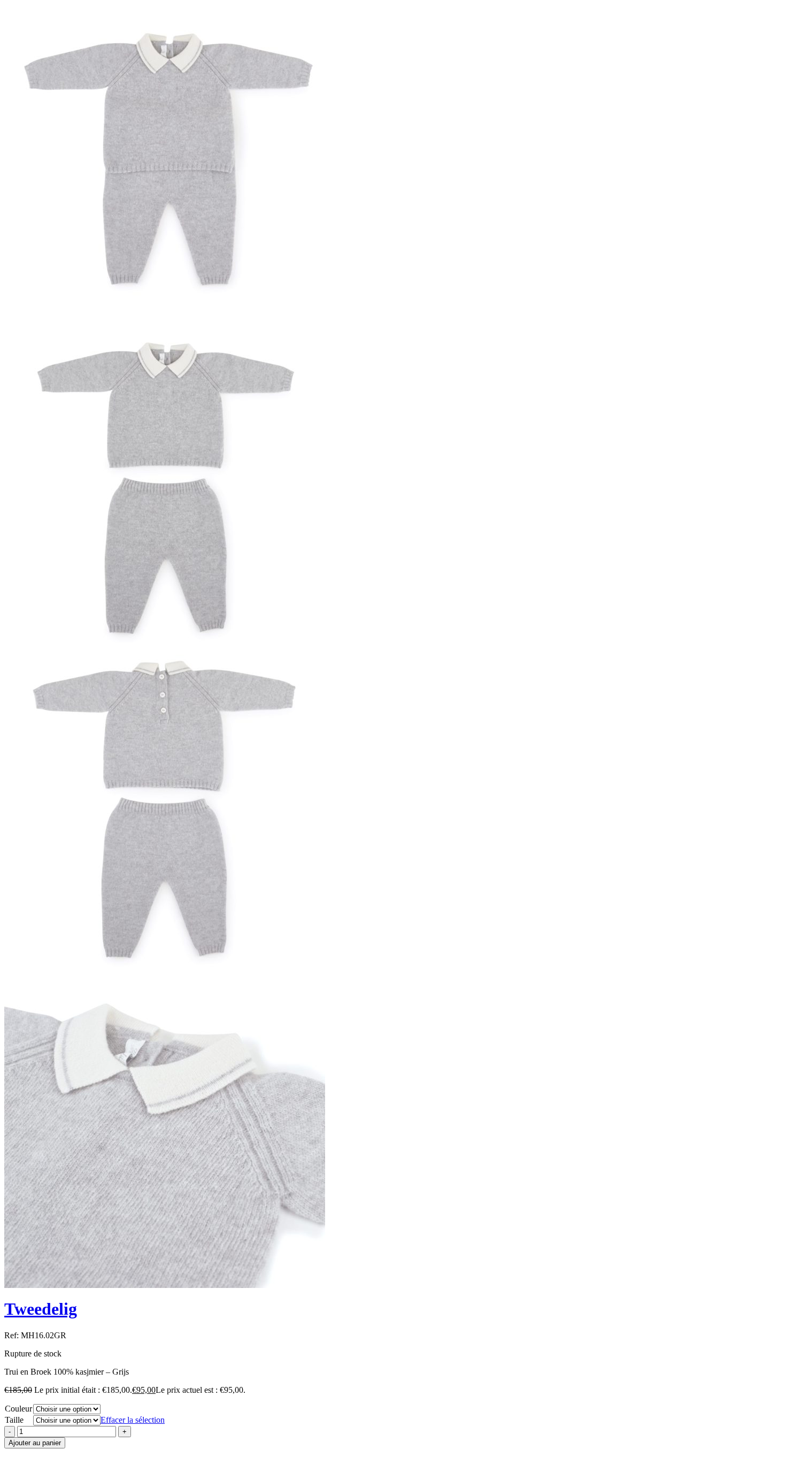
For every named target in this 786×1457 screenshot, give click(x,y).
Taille (14, 1419)
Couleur (18, 1408)
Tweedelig (40, 1308)
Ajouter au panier (35, 1443)
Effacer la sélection (133, 1419)
